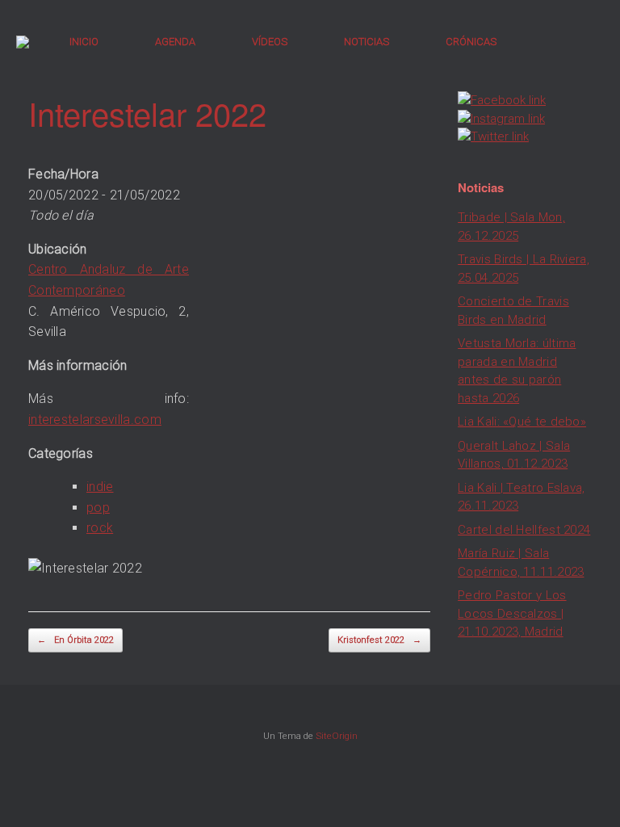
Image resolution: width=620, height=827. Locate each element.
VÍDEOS (269, 42)
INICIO (83, 42)
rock (99, 527)
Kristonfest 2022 (379, 640)
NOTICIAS (366, 42)
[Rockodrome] (22, 42)
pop (98, 507)
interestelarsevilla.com (94, 419)
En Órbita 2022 (75, 640)
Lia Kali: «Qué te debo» (522, 421)
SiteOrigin (337, 735)
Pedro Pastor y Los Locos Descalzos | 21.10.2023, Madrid (512, 613)
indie (100, 486)
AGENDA (175, 42)
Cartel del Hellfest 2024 (524, 530)
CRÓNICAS (471, 42)
